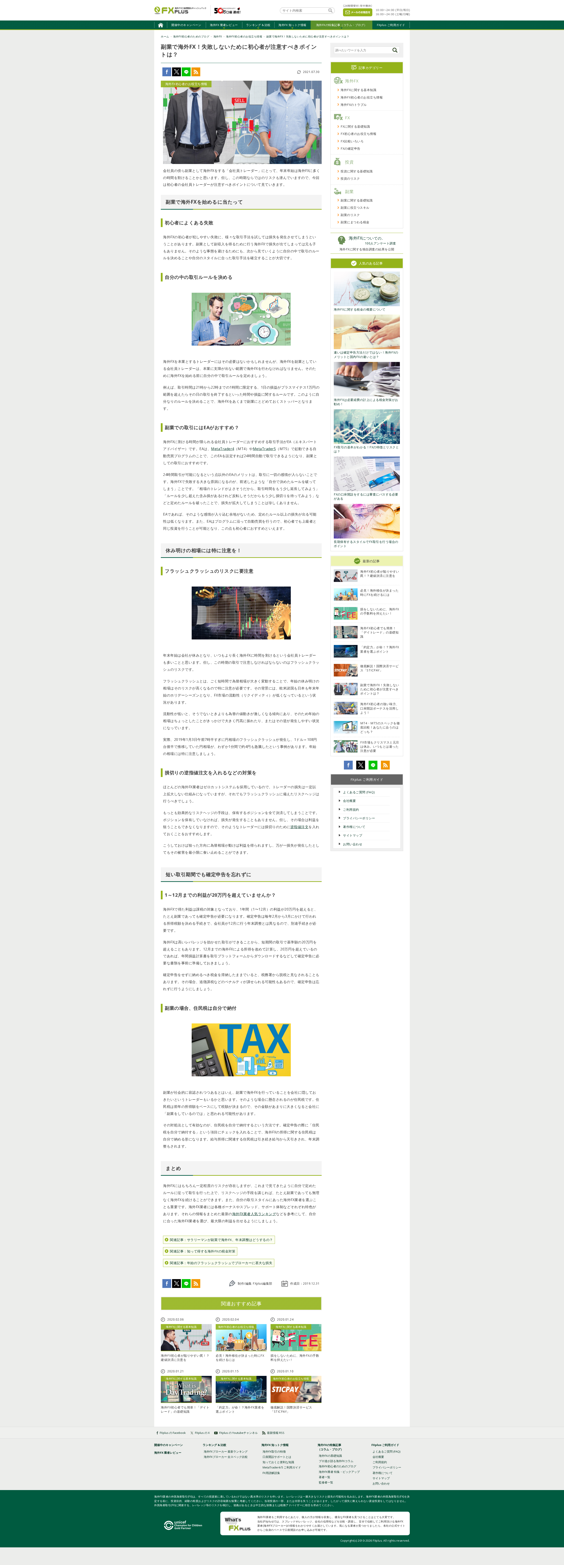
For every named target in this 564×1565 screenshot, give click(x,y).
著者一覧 (324, 1477)
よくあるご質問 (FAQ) (359, 792)
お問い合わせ (352, 844)
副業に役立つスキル (355, 207)
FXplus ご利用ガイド (391, 25)
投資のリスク (350, 178)
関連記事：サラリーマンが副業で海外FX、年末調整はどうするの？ (221, 1239)
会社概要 (349, 801)
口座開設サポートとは (277, 1457)
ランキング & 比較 (214, 1445)
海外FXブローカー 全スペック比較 (226, 1457)
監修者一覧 (326, 1482)
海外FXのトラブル (354, 104)
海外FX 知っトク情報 (275, 1445)
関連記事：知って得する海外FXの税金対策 (202, 1251)
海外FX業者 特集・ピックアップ (339, 1472)
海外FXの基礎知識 (330, 1456)
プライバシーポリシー (359, 818)
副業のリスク (350, 215)
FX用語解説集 (271, 1473)
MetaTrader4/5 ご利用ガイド (282, 1467)
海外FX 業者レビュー (167, 1453)
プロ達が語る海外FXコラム (336, 1461)
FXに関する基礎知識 (355, 126)
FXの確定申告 (350, 148)
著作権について (354, 827)
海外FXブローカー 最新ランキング (226, 1451)
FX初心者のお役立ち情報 (358, 134)
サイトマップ (352, 835)
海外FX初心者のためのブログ (337, 1466)
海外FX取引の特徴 (274, 1451)
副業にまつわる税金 (355, 222)
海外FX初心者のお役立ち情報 (362, 97)
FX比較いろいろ (352, 141)
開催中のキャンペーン (186, 25)
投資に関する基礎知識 (357, 171)
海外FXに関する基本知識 (358, 90)
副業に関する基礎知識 (357, 200)
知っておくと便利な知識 (278, 1462)
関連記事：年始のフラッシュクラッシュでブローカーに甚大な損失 (221, 1263)
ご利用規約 (351, 809)
